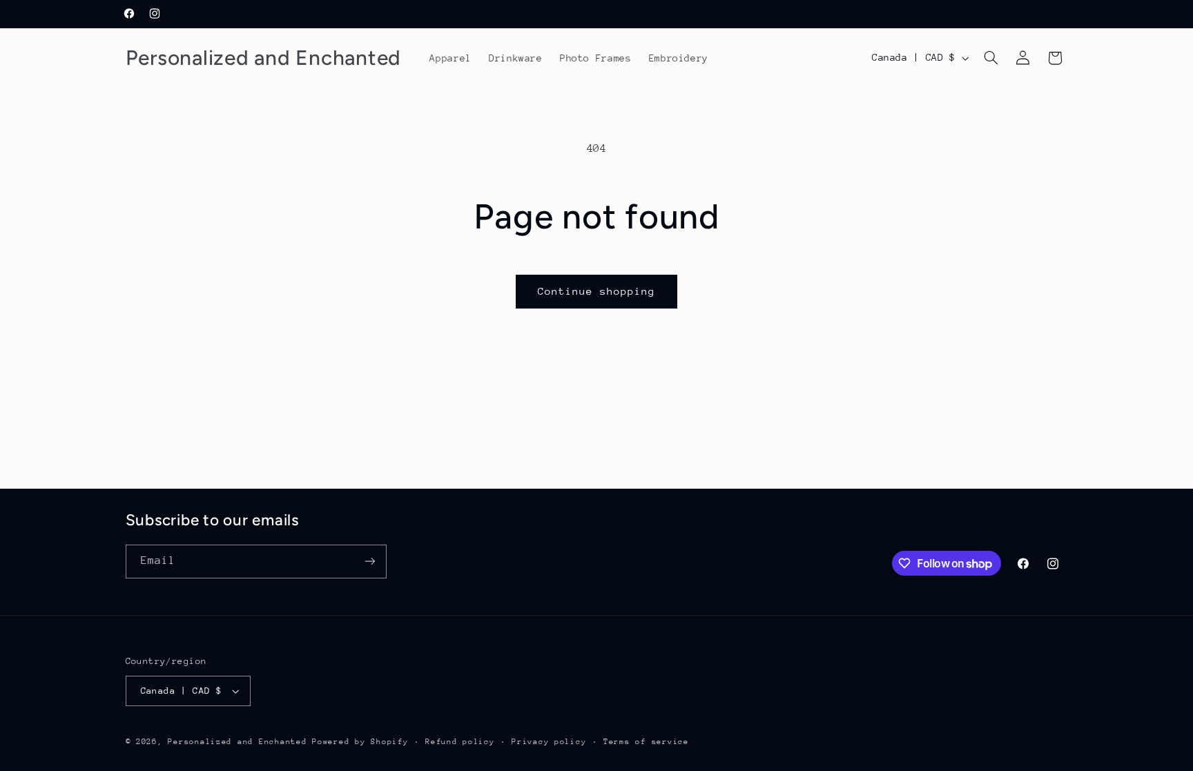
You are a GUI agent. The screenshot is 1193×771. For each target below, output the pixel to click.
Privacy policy (549, 741)
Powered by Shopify (360, 741)
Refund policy (460, 741)
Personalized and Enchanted (237, 741)
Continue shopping (597, 291)
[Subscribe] (369, 561)
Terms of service (646, 741)
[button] (991, 58)
